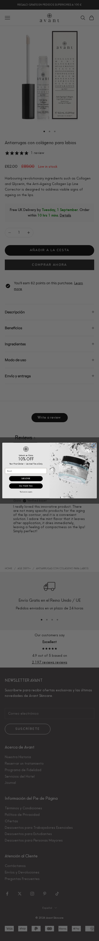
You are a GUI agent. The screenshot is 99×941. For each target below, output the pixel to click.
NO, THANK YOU (25, 486)
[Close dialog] (94, 446)
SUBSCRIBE (26, 478)
